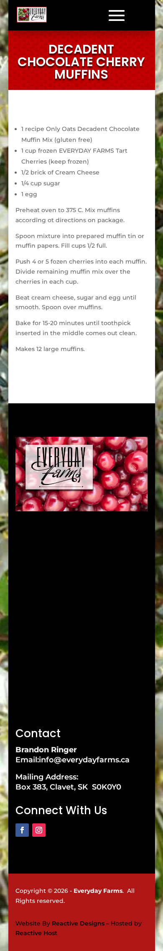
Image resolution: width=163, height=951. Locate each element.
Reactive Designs (78, 923)
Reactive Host (36, 933)
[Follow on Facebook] (22, 830)
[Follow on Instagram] (39, 830)
